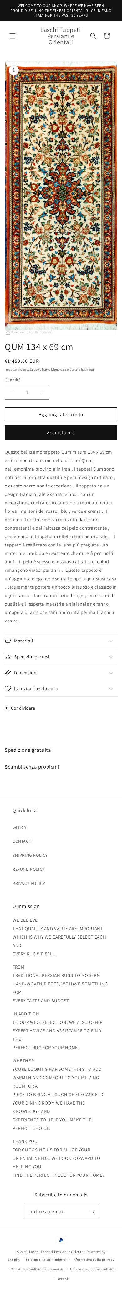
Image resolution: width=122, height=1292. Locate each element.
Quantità (13, 379)
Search (19, 827)
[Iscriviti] (92, 1212)
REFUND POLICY (29, 869)
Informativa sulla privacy (93, 1259)
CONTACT (22, 841)
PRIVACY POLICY (29, 883)
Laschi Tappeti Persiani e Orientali (57, 1252)
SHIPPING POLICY (30, 855)
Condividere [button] (23, 708)
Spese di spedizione (44, 369)
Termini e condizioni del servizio (37, 1269)
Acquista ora (61, 433)
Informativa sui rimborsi (46, 1259)
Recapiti (64, 1278)
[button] (12, 36)
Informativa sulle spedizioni (93, 1269)
